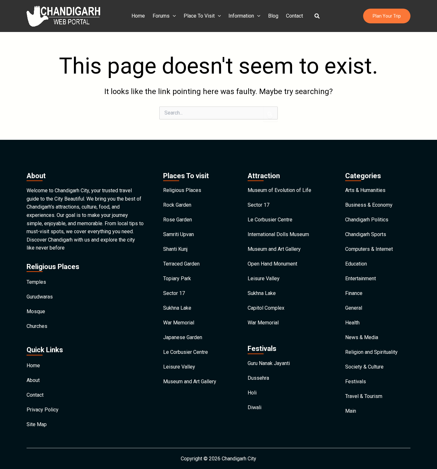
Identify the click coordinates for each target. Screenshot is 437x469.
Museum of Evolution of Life (279, 190)
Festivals (355, 381)
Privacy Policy (43, 410)
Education (356, 264)
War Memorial (178, 323)
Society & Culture (364, 367)
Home (138, 16)
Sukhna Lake (177, 308)
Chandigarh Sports (365, 234)
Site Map (37, 424)
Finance (353, 293)
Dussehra (258, 378)
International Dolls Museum (278, 234)
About (33, 380)
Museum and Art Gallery (189, 381)
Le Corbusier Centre (185, 352)
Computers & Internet (369, 249)
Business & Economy (369, 205)
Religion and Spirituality (371, 352)
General (353, 308)
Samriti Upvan (178, 234)
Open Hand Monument (272, 264)
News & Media (361, 337)
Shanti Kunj (175, 249)
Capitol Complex (266, 308)
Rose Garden (177, 220)
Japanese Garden (182, 337)
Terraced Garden (181, 264)
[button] (317, 16)
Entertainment (360, 278)
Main (350, 411)
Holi (252, 393)
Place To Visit (199, 16)
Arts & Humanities (365, 190)
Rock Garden (177, 205)
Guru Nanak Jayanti (269, 363)
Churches (37, 326)
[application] (173, 16)
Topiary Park (177, 278)
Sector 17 (174, 293)
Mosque (36, 311)
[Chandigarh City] (63, 15)
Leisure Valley (179, 367)
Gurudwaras (40, 297)
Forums (161, 16)
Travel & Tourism (363, 396)
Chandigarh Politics (366, 220)
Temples (36, 282)
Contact (294, 16)
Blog (273, 16)
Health (352, 323)
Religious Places (182, 190)
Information (241, 16)
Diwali (254, 407)
